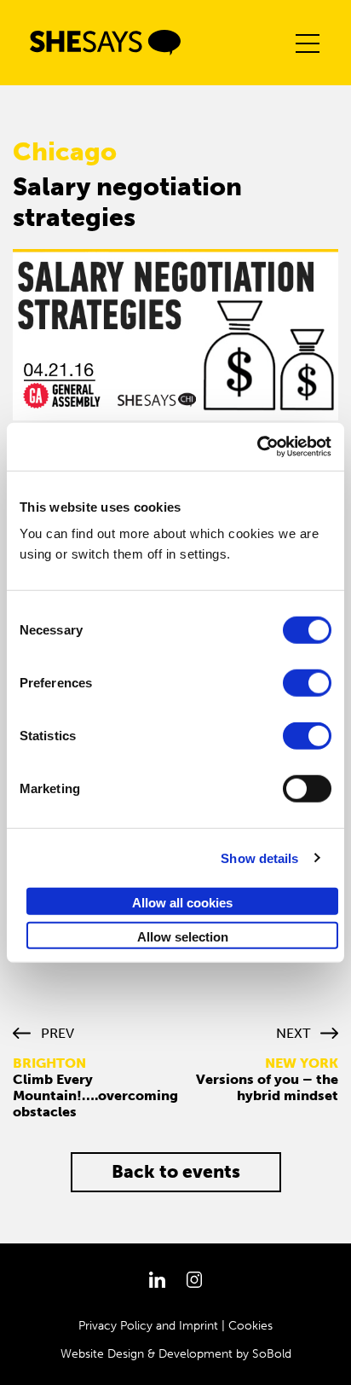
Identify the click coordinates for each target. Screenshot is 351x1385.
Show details (259, 857)
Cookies (250, 1325)
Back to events (176, 1171)
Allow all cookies (182, 902)
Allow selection (182, 936)
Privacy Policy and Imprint (148, 1325)
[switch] (307, 683)
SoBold (271, 1354)
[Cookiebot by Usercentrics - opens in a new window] (256, 447)
